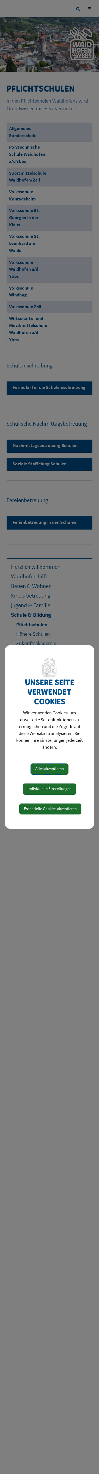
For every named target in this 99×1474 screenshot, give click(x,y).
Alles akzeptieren (49, 768)
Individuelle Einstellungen (50, 788)
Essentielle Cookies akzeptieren (50, 808)
